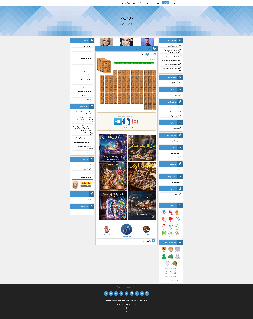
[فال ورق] (113, 205)
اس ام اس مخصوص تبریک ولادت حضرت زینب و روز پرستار (171, 50)
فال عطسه (88, 199)
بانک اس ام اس (148, 2)
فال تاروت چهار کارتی (85, 66)
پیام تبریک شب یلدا (86, 177)
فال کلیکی (177, 169)
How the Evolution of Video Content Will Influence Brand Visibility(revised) (85, 119)
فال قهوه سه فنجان (174, 111)
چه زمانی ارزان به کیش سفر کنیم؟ (82, 137)
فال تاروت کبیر (87, 49)
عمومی (145, 240)
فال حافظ (173, 2)
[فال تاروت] (142, 148)
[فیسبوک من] (137, 293)
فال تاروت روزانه (86, 45)
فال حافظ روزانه (87, 168)
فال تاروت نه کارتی (86, 78)
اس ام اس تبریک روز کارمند (172, 64)
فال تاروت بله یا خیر (86, 95)
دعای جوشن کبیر (175, 153)
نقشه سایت (120, 304)
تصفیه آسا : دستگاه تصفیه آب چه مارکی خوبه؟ (83, 112)
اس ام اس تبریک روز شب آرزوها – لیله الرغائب (171, 69)
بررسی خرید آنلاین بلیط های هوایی (82, 142)
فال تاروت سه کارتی (86, 62)
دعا (179, 157)
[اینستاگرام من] (132, 293)
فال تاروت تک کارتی (86, 58)
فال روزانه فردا (87, 211)
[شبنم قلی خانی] (106, 42)
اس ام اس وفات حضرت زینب (172, 56)
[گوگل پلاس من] (116, 293)
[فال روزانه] (113, 148)
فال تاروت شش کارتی (85, 74)
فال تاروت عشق (87, 87)
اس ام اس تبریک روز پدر (173, 45)
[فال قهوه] (142, 177)
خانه (180, 2)
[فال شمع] (113, 177)
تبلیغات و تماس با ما (125, 2)
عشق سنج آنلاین (175, 182)
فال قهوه (177, 107)
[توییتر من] (121, 293)
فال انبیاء (177, 95)
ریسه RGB (177, 194)
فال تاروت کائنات (86, 54)
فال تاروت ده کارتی (86, 82)
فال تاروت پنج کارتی (143, 48)
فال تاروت (165, 2)
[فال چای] (142, 205)
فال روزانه (157, 2)
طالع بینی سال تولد (175, 279)
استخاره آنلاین (137, 2)
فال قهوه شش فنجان (174, 115)
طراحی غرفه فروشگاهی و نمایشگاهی (85, 147)
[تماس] (126, 293)
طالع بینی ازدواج (175, 140)
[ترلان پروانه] (126, 42)
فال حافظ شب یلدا (86, 173)
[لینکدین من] (106, 293)
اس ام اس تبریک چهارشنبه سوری (171, 60)
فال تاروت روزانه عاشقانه (84, 91)
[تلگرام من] (142, 293)
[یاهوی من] (147, 293)
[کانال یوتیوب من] (111, 293)
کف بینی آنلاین (176, 128)
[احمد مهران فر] (147, 42)
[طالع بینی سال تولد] (171, 263)
